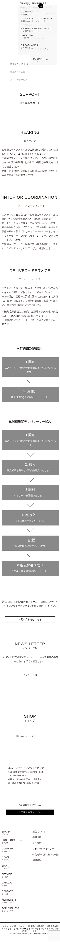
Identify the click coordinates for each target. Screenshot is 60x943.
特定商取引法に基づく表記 (45, 854)
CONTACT (7, 892)
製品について (39, 831)
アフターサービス (18, 79)
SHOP (5, 867)
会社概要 (36, 843)
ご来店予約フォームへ (30, 812)
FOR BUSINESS (10, 909)
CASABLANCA (29, 46)
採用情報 (36, 837)
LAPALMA (27, 36)
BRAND (24, 3)
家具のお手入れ (17, 72)
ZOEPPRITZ (40, 59)
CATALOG (7, 883)
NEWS (5, 858)
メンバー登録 (30, 675)
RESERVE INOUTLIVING (36, 29)
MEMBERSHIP (9, 901)
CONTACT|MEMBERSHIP (36, 19)
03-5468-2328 (20, 775)
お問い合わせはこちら (30, 619)
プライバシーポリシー (43, 849)
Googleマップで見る (30, 804)
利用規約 (36, 860)
